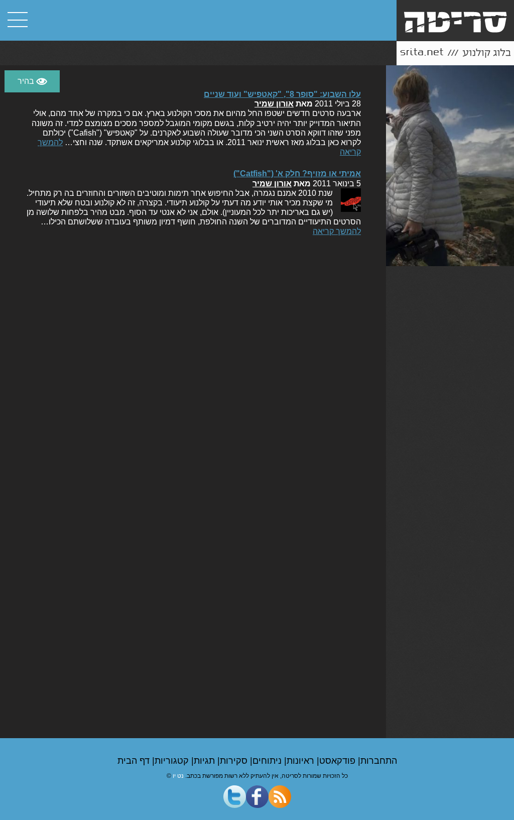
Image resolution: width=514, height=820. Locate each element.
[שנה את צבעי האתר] (32, 81)
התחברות (378, 761)
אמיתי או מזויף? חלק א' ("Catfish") (297, 173)
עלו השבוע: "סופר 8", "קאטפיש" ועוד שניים (282, 94)
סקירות (235, 761)
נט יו (178, 775)
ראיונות (302, 761)
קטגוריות (173, 761)
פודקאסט (338, 761)
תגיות (205, 761)
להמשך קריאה (337, 231)
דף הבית (134, 761)
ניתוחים (268, 761)
